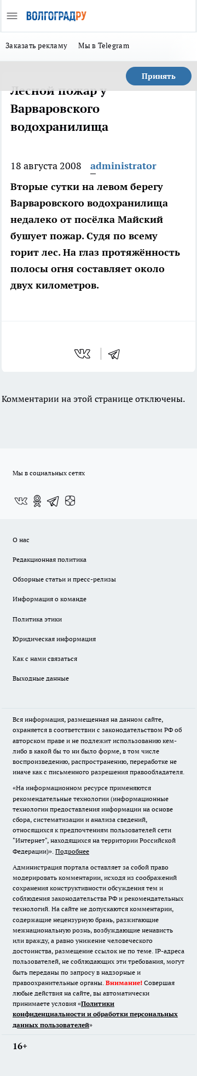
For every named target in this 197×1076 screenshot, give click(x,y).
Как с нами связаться (45, 658)
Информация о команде (49, 599)
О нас (21, 540)
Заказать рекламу (36, 45)
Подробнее (72, 851)
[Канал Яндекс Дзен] (70, 501)
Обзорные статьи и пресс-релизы (64, 579)
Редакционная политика (49, 559)
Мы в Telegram (103, 45)
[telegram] (118, 353)
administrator (123, 165)
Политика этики (37, 619)
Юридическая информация (54, 639)
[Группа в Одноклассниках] (37, 501)
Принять (159, 76)
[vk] (83, 353)
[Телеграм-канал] (53, 501)
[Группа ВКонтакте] (21, 501)
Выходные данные (41, 678)
